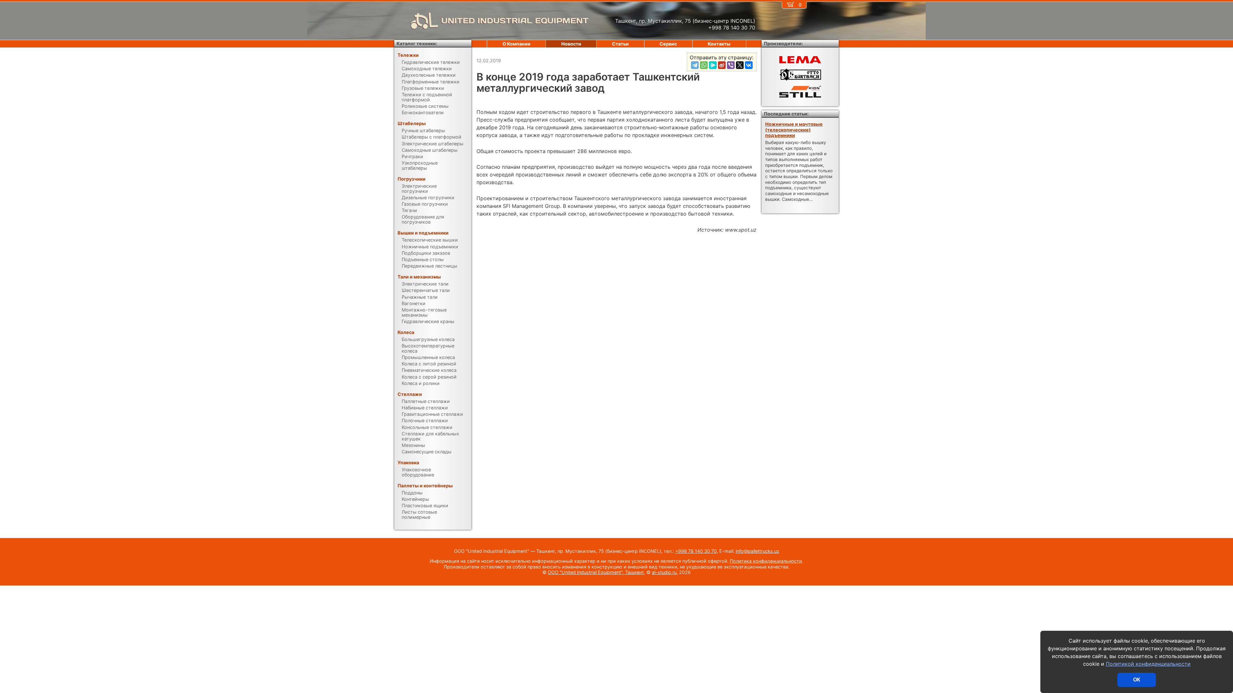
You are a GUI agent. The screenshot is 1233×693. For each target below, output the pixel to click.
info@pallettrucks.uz (757, 551)
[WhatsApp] (704, 65)
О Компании (516, 44)
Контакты (719, 44)
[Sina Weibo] (722, 65)
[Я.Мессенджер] (713, 65)
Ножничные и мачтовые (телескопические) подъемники (794, 129)
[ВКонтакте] (749, 65)
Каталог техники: (417, 43)
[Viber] (731, 65)
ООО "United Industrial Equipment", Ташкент (596, 572)
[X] (740, 65)
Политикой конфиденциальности (1148, 664)
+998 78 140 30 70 (696, 551)
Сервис (668, 44)
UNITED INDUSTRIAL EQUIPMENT (515, 21)
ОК (1136, 679)
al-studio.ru (664, 572)
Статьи (620, 44)
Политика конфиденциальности (766, 561)
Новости (571, 44)
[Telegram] (695, 65)
